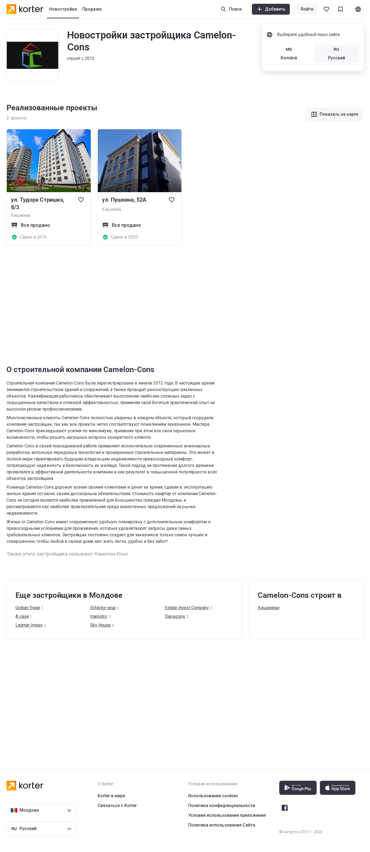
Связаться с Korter (117, 805)
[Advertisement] (169, 305)
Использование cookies (213, 795)
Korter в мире (111, 795)
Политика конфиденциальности (221, 805)
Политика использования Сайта (221, 825)
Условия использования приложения (227, 815)
